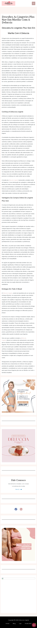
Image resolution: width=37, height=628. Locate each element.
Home (7, 623)
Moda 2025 (28, 623)
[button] (16, 509)
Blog (14, 623)
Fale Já (17, 489)
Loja (20, 623)
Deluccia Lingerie (13, 180)
